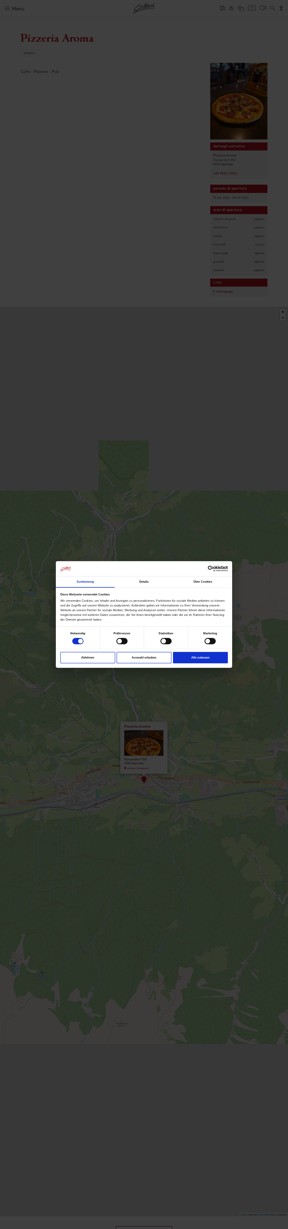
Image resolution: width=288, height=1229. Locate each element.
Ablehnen (87, 657)
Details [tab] (144, 581)
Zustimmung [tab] (85, 581)
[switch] (122, 643)
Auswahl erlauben (144, 657)
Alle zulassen (200, 657)
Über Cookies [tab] (202, 581)
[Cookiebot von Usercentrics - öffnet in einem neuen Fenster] (211, 569)
